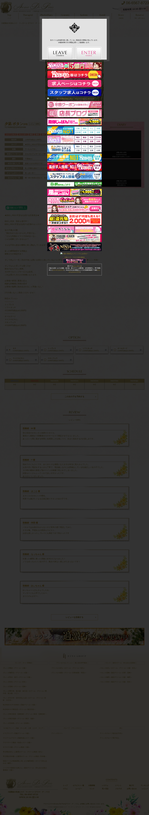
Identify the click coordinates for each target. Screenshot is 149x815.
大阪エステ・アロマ (70, 257)
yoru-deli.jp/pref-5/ (58, 270)
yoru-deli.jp (77, 266)
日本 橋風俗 (81, 257)
